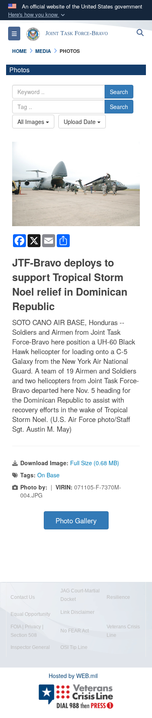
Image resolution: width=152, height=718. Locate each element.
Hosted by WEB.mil (73, 676)
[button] (37, 14)
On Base (48, 475)
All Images (31, 122)
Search (119, 92)
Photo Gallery (76, 520)
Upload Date (80, 122)
